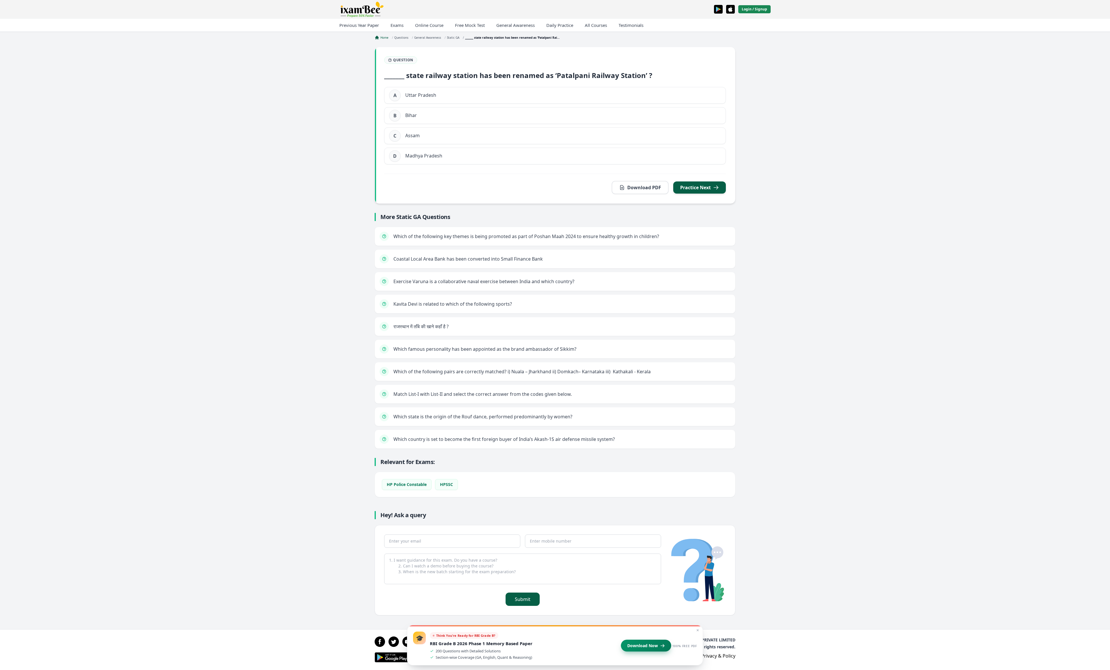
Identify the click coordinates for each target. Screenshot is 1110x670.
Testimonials (631, 25)
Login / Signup (754, 9)
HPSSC (446, 484)
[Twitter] (393, 641)
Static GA (453, 37)
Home (384, 38)
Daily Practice (559, 25)
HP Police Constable (407, 484)
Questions (401, 37)
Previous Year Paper (359, 25)
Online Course (429, 25)
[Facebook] (380, 641)
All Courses (596, 25)
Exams (397, 25)
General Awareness (515, 25)
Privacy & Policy (718, 656)
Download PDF (644, 187)
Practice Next (695, 187)
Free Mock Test (470, 25)
